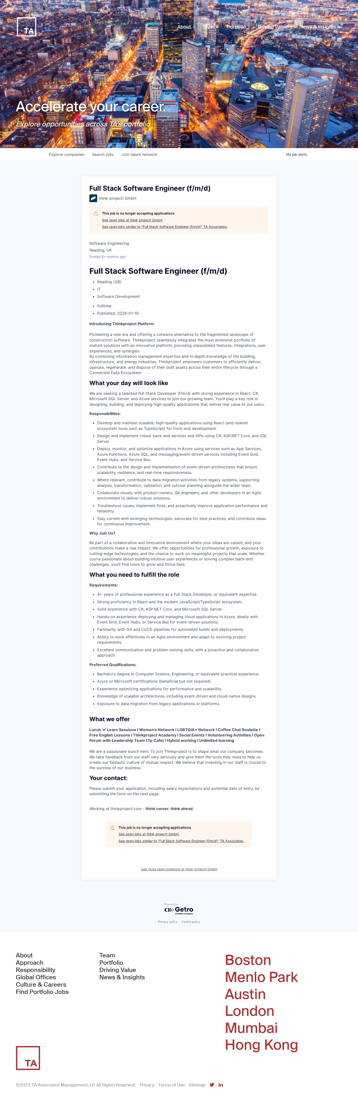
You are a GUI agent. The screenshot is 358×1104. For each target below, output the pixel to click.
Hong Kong (261, 1045)
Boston (248, 960)
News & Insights (122, 977)
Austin (245, 994)
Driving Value (117, 970)
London (249, 1011)
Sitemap (197, 1085)
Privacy (147, 1085)
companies (66, 154)
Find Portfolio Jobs (42, 992)
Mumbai (251, 1028)
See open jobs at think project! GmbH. (132, 220)
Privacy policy (168, 922)
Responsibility (35, 970)
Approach (30, 962)
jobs (103, 154)
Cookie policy (190, 922)
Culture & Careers (41, 984)
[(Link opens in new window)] (211, 1085)
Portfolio (111, 962)
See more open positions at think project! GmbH (179, 869)
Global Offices (36, 977)
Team (107, 955)
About (24, 955)
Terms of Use (171, 1085)
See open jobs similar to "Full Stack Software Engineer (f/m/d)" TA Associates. (165, 227)
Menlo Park (261, 977)
